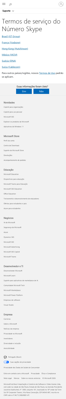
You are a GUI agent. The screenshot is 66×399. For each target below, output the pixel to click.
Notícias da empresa (11, 329)
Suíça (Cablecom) (11, 66)
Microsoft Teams (10, 256)
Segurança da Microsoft (12, 227)
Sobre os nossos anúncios (30, 378)
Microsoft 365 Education (13, 189)
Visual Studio (9, 305)
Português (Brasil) (14, 357)
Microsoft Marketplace (12, 290)
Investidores (8, 338)
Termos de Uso (47, 73)
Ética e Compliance (49, 373)
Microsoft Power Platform (13, 295)
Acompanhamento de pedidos (15, 160)
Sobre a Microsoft (10, 324)
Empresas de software (12, 300)
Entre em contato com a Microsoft (16, 373)
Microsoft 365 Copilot (12, 252)
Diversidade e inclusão (12, 343)
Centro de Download (11, 145)
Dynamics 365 (9, 237)
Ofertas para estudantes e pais (15, 203)
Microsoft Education (11, 174)
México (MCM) (9, 54)
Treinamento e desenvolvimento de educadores (21, 198)
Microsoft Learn (9, 275)
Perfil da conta (9, 140)
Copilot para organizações (13, 107)
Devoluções (8, 155)
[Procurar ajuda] (10, 4)
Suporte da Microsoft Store (14, 150)
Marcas (16, 378)
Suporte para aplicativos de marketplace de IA (21, 280)
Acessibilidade (9, 348)
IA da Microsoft (9, 222)
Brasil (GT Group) (11, 36)
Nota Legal (8, 378)
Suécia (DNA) (9, 60)
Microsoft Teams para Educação (15, 184)
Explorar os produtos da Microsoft (16, 121)
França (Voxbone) (11, 42)
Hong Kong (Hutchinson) (15, 48)
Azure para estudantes (12, 208)
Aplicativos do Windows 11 (14, 126)
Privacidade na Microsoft (13, 333)
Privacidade (35, 373)
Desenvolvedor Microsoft (13, 271)
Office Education (10, 194)
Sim (24, 91)
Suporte (6, 10)
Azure (6, 232)
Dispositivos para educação (14, 179)
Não (41, 91)
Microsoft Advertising (12, 247)
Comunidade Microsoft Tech (14, 285)
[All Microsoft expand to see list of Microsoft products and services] (4, 4)
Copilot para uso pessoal (13, 112)
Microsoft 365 (9, 117)
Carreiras (7, 319)
